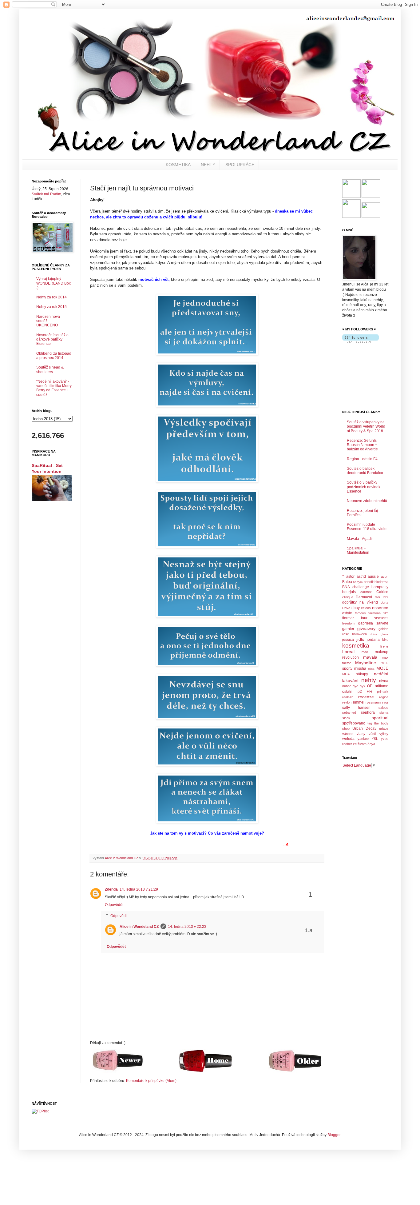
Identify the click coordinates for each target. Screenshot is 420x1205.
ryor (385, 702)
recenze (366, 696)
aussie (373, 576)
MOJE (382, 668)
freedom (348, 623)
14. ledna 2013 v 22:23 (187, 926)
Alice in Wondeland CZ (139, 926)
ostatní (347, 691)
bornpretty (379, 587)
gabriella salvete (373, 623)
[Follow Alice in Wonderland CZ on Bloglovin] (360, 341)
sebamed (349, 712)
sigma (383, 712)
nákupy (362, 674)
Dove (346, 608)
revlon (346, 702)
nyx (362, 686)
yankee (363, 738)
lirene (384, 646)
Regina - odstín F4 (362, 459)
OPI (370, 686)
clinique (347, 597)
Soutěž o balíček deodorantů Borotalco (365, 470)
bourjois (349, 592)
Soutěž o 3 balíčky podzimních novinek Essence (363, 486)
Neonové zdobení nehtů (367, 501)
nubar (346, 686)
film (385, 613)
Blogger (333, 1135)
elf (362, 608)
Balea (347, 582)
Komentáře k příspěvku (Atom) (151, 1081)
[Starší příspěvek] (295, 1071)
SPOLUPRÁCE (239, 164)
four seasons (375, 618)
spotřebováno (353, 723)
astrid (361, 576)
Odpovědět (114, 905)
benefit (369, 582)
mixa (371, 668)
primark (382, 691)
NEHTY (208, 164)
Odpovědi (118, 916)
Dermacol (364, 597)
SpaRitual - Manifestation (358, 550)
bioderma (381, 582)
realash (347, 697)
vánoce (347, 734)
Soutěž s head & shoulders (50, 369)
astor (350, 576)
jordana (373, 639)
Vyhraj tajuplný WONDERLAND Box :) (53, 283)
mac (365, 652)
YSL (375, 738)
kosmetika (355, 645)
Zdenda (111, 889)
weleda (348, 738)
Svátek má (46, 194)
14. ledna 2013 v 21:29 (139, 889)
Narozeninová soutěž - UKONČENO (48, 321)
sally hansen (356, 707)
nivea (383, 681)
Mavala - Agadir (360, 539)
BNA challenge (355, 587)
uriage (383, 728)
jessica (348, 639)
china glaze (379, 634)
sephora (368, 712)
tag (369, 723)
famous (360, 613)
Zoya (371, 744)
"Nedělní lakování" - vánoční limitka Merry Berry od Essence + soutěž (54, 388)
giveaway (366, 628)
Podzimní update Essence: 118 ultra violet (367, 526)
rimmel (358, 702)
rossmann (373, 702)
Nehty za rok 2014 (51, 297)
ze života (360, 744)
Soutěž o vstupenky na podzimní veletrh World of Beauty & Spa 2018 (366, 426)
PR (369, 691)
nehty (368, 680)
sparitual (380, 717)
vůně (372, 734)
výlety (383, 734)
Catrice (382, 592)
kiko (385, 639)
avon (384, 576)
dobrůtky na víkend (360, 602)
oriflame (381, 686)
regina (383, 697)
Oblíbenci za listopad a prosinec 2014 (53, 355)
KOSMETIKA (178, 164)
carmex (366, 592)
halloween (359, 634)
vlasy (361, 734)
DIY (385, 597)
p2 (360, 691)
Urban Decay (364, 728)
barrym (358, 582)
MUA (346, 674)
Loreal (348, 651)
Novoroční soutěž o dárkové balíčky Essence (52, 339)
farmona (374, 613)
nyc (355, 686)
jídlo (360, 639)
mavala (370, 657)
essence (380, 607)
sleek (346, 718)
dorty (384, 602)
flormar (348, 618)
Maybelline (365, 662)
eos (368, 608)
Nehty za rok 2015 (51, 307)
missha (360, 668)
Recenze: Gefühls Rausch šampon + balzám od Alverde (362, 445)
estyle (347, 613)
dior (377, 597)
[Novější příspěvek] (117, 1071)
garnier (348, 629)
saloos (383, 707)
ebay (355, 608)
